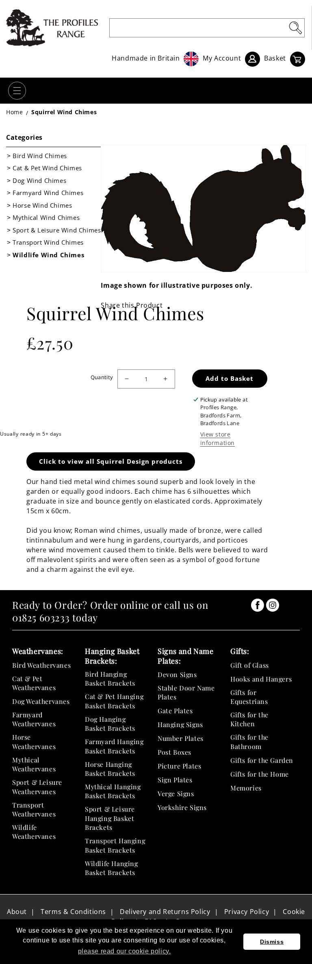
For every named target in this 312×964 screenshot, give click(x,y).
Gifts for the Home (259, 774)
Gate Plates (175, 710)
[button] (17, 91)
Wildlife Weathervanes (34, 831)
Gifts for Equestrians (249, 697)
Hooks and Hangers (261, 679)
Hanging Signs (180, 724)
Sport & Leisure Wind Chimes (57, 230)
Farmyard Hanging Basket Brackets (114, 746)
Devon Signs (177, 674)
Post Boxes (174, 752)
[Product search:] (295, 28)
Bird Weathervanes (41, 665)
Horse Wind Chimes (42, 205)
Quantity (102, 377)
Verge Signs (176, 793)
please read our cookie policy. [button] (124, 951)
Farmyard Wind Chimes (48, 193)
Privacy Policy (246, 911)
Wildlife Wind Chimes (48, 255)
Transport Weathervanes (34, 809)
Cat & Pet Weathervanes (34, 683)
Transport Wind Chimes (48, 242)
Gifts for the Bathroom (249, 741)
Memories (246, 788)
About (17, 911)
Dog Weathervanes (41, 701)
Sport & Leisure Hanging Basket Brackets (110, 818)
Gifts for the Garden (261, 760)
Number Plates (181, 738)
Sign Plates (175, 779)
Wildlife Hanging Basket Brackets (111, 868)
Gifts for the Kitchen (249, 719)
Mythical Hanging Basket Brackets (113, 791)
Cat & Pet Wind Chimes (47, 168)
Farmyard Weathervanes (34, 719)
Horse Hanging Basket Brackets (110, 768)
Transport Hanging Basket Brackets (115, 845)
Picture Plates (179, 766)
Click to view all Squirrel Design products (110, 461)
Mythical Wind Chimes (46, 217)
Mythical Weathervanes (34, 764)
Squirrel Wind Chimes (64, 112)
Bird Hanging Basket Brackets (110, 678)
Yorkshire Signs (182, 807)
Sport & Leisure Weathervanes (37, 786)
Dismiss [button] (272, 941)
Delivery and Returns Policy (165, 911)
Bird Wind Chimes (40, 156)
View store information (217, 438)
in (257, 605)
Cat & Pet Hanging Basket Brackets (114, 701)
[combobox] (207, 28)
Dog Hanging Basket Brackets (110, 723)
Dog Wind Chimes (39, 180)
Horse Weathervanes (34, 741)
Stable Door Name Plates (186, 692)
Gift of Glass (249, 665)
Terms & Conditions (73, 911)
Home (14, 112)
